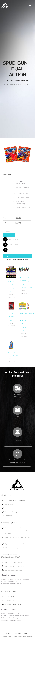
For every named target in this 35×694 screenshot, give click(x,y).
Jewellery (8, 515)
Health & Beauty (11, 512)
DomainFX (27, 636)
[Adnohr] (17, 480)
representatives (22, 547)
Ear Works (9, 504)
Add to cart (9, 235)
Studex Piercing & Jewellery (15, 500)
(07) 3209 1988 (9, 596)
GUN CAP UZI (11, 316)
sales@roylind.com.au (13, 604)
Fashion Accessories (13, 508)
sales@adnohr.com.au (13, 570)
